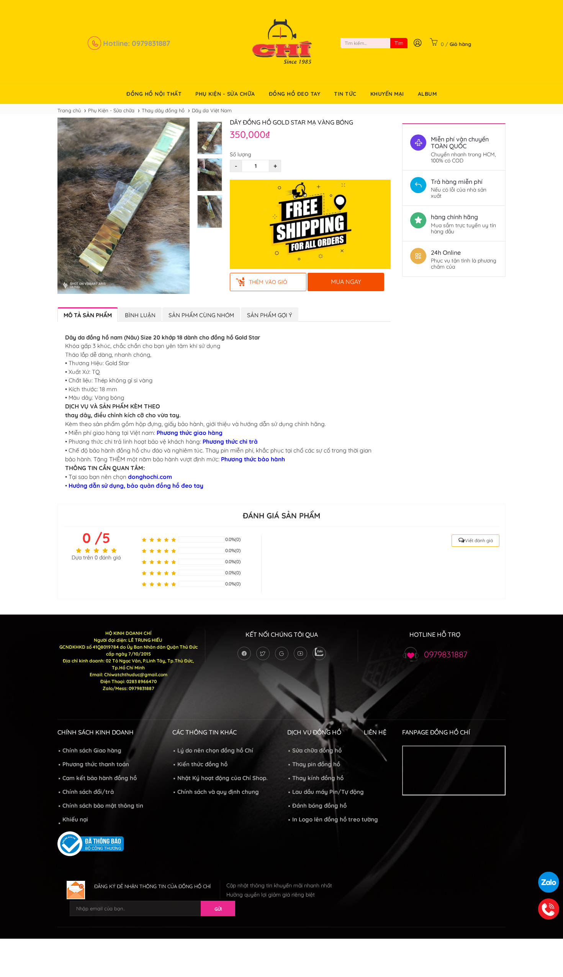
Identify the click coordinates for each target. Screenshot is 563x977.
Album (427, 93)
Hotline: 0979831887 (135, 43)
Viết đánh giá (479, 540)
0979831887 (445, 654)
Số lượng (240, 154)
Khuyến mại (387, 93)
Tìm (398, 43)
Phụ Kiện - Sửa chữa (225, 93)
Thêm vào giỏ (268, 282)
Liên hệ (375, 732)
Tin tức (345, 93)
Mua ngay (346, 281)
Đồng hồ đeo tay (295, 93)
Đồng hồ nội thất (154, 93)
